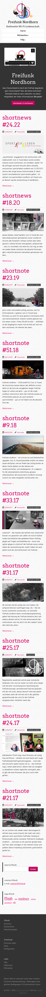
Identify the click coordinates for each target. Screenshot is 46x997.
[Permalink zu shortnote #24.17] (23, 734)
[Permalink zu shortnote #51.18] (23, 362)
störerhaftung (8, 903)
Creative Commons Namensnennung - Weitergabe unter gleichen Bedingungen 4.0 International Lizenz (22, 981)
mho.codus (20, 210)
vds (14, 902)
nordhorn (23, 898)
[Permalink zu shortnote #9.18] (23, 437)
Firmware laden (10, 943)
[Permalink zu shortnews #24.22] (23, 136)
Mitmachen (22, 35)
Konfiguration (9, 949)
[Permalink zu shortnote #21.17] (23, 810)
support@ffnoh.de (17, 883)
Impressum (8, 965)
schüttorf (33, 899)
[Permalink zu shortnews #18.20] (23, 214)
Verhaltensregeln (10, 929)
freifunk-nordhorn (34, 132)
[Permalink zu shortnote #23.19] (23, 289)
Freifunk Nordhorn (22, 990)
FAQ (22, 39)
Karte (23, 30)
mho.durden (21, 132)
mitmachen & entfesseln (23, 103)
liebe (16, 899)
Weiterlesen (8, 185)
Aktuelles (7, 923)
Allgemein (30, 655)
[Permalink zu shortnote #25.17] (23, 659)
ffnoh (8, 898)
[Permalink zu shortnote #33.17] (23, 512)
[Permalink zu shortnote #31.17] (23, 584)
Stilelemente (9, 926)
